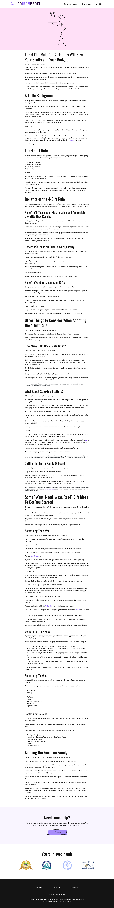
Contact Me (57, 887)
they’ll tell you (35, 556)
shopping (72, 140)
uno (86, 440)
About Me (39, 887)
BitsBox (77, 610)
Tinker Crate (49, 606)
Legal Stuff (75, 887)
